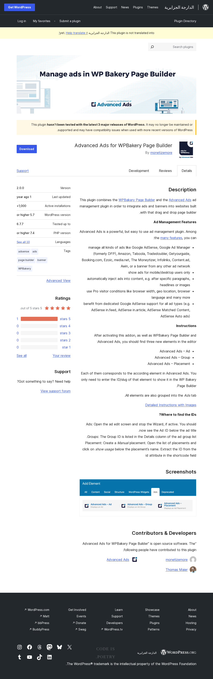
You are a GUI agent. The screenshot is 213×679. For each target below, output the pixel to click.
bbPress (41, 623)
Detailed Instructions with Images (170, 405)
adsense (23, 251)
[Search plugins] (152, 47)
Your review (62, 355)
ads (34, 251)
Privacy (191, 629)
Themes (154, 616)
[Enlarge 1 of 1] (191, 485)
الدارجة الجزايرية (147, 652)
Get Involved (77, 609)
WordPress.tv (112, 629)
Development (139, 171)
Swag (80, 629)
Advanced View (58, 280)
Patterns (154, 629)
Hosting (191, 623)
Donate (79, 623)
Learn (119, 609)
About (192, 609)
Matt (44, 616)
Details (187, 171)
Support (23, 171)
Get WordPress (19, 7)
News (192, 616)
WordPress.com (36, 609)
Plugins (155, 623)
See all (22, 355)
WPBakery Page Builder (137, 200)
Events (81, 616)
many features (171, 238)
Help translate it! (73, 33)
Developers (114, 623)
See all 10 (23, 242)
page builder (26, 260)
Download (26, 149)
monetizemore (161, 152)
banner (41, 260)
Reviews (165, 171)
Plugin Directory (185, 21)
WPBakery (24, 268)
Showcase (152, 609)
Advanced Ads (180, 200)
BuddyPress (39, 629)
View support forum (56, 391)
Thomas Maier (177, 570)
